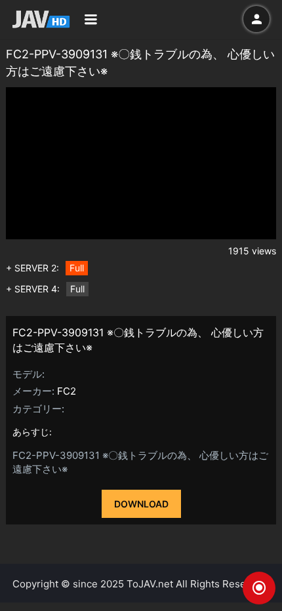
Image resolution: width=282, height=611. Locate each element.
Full (77, 267)
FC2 (66, 391)
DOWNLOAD (141, 503)
